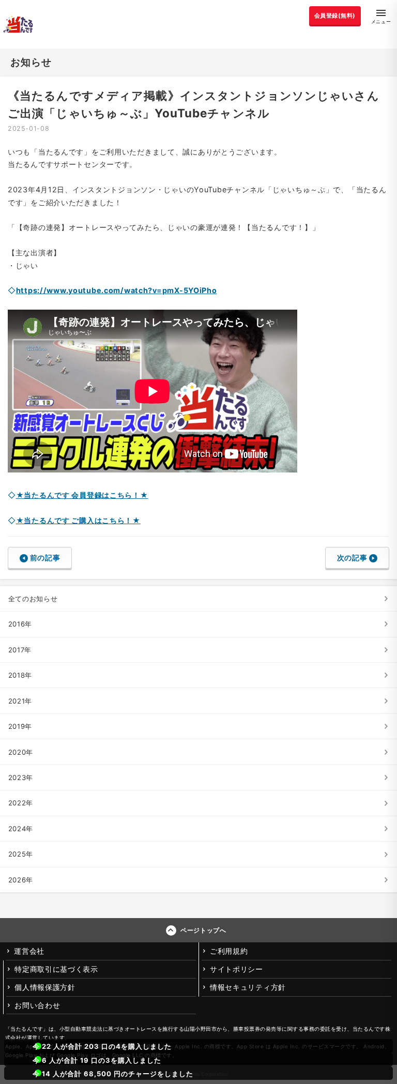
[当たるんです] (18, 24)
